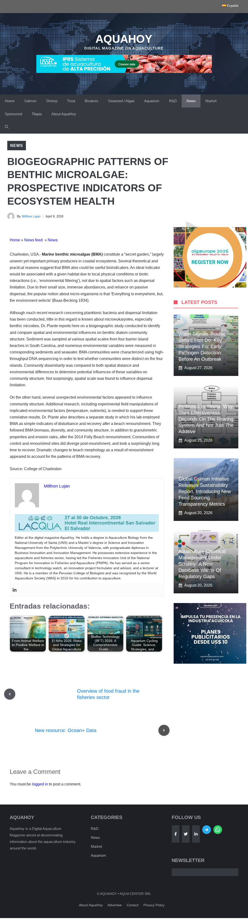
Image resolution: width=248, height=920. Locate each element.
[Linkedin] (14, 590)
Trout (71, 101)
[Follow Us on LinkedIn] (196, 834)
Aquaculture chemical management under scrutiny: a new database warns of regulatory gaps (201, 564)
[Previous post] (9, 694)
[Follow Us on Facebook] (175, 834)
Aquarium (151, 101)
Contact (133, 905)
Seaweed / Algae (121, 101)
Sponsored (13, 114)
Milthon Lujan (31, 216)
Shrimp (51, 101)
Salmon (30, 101)
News (191, 101)
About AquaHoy (63, 114)
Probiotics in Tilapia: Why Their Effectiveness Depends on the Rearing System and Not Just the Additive (205, 419)
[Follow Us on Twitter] (186, 834)
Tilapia (37, 114)
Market (211, 101)
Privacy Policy (153, 905)
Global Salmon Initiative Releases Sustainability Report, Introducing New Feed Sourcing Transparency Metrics (204, 491)
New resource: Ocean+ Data (65, 730)
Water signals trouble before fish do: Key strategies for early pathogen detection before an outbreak (202, 346)
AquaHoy (123, 39)
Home (10, 101)
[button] (6, 127)
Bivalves (91, 101)
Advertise (115, 905)
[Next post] (164, 730)
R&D (173, 101)
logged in (40, 784)
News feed (34, 240)
